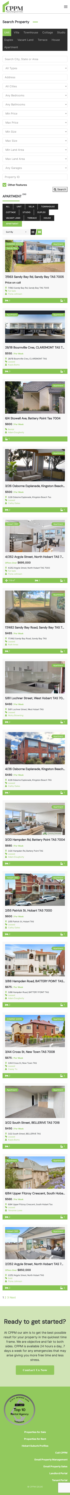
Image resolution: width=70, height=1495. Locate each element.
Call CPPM (61, 1452)
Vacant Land (25, 39)
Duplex (8, 39)
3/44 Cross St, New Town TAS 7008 (30, 1052)
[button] (65, 6)
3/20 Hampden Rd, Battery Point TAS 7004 (35, 840)
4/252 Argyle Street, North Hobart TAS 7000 (36, 557)
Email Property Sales (55, 1466)
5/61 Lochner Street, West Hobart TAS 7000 (36, 698)
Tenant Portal (59, 1480)
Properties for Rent (35, 1438)
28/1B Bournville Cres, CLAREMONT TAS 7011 (36, 347)
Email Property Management (50, 1459)
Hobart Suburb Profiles (35, 1445)
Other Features (17, 184)
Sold (10, 1278)
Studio (61, 32)
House (56, 39)
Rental (11, 429)
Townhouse (30, 32)
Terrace (42, 39)
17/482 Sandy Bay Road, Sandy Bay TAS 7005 (36, 627)
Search (61, 189)
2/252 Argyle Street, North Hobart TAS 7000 (36, 1264)
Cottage (47, 32)
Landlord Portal (58, 1473)
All (8, 206)
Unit (7, 32)
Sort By (9, 232)
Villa (16, 32)
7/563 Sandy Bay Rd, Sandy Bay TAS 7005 (34, 277)
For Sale (12, 291)
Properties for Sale (35, 1432)
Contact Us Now (35, 1370)
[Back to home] (13, 6)
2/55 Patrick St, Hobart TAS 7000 (28, 910)
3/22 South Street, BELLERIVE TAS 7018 (32, 1123)
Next (13, 1297)
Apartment (11, 47)
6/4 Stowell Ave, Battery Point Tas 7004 (32, 418)
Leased (11, 361)
